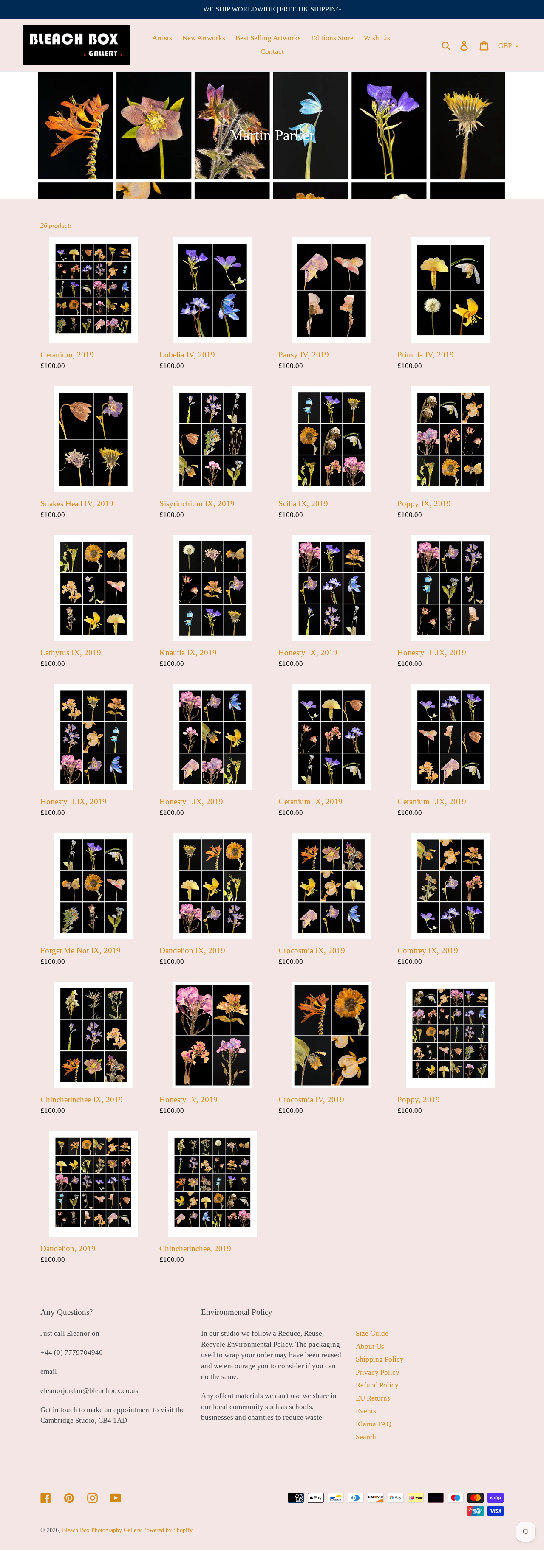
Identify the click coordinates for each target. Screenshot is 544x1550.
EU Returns (373, 1398)
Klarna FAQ (373, 1424)
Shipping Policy (380, 1359)
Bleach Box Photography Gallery (102, 1530)
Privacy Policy (378, 1372)
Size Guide (372, 1333)
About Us (370, 1346)
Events (366, 1411)
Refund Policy (377, 1385)
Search (366, 1437)
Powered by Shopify (168, 1530)
